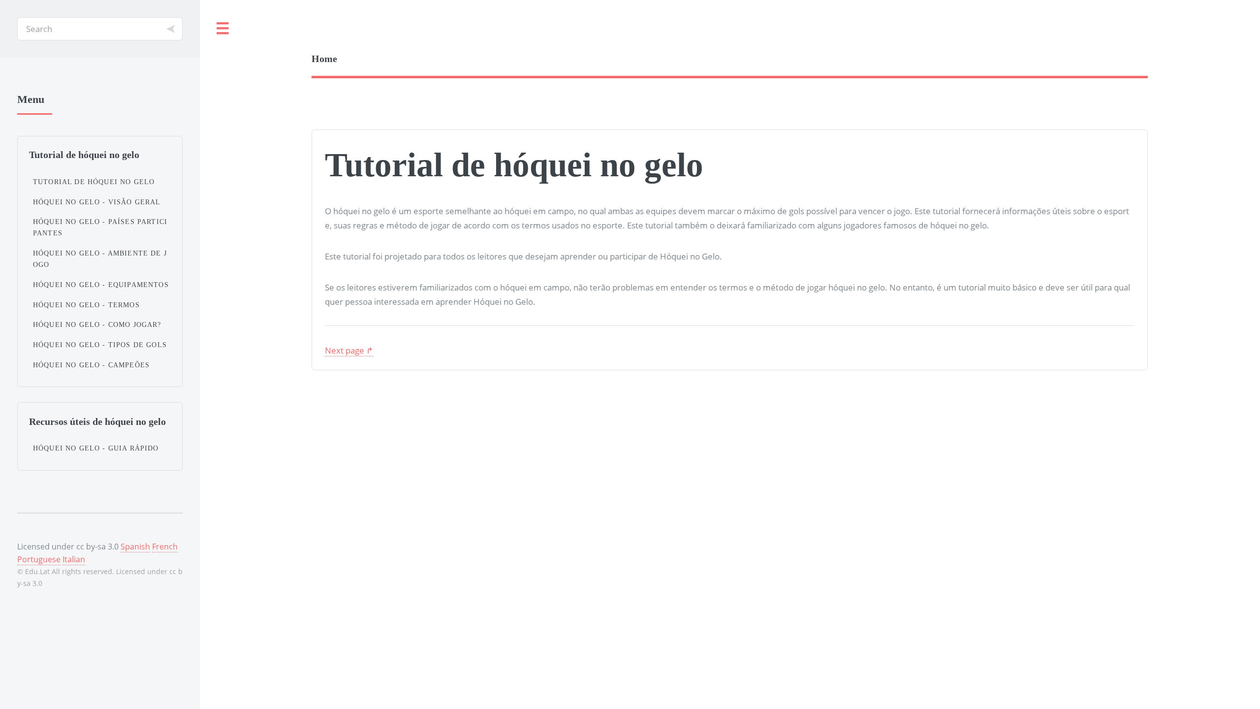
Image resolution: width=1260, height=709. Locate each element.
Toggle (223, 29)
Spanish (135, 546)
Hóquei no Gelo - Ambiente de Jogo (100, 258)
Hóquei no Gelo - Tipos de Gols (100, 345)
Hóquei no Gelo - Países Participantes (100, 227)
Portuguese (39, 559)
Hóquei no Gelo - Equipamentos (101, 285)
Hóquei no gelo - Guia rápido (96, 448)
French (165, 546)
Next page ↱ (349, 350)
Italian (74, 559)
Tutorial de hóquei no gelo (94, 182)
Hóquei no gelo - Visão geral (97, 202)
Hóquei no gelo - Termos (86, 305)
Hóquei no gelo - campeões (91, 365)
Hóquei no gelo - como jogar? (97, 324)
